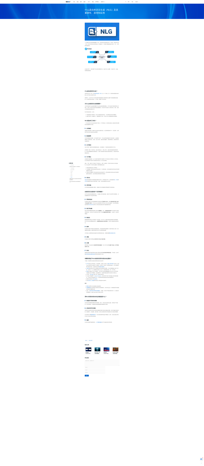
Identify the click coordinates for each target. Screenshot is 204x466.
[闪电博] (68, 2)
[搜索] (126, 2)
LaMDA (87, 268)
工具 (88, 1)
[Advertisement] (102, 80)
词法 (117, 179)
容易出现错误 (101, 266)
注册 (132, 1)
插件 (81, 1)
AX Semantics (91, 204)
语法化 (86, 179)
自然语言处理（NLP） (98, 93)
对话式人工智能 (91, 280)
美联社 (87, 286)
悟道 (87, 271)
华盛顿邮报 (88, 287)
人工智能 (86, 7)
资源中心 (102, 1)
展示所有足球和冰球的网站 (95, 290)
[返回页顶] (201, 463)
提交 (86, 375)
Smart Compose (98, 276)
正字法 (86, 181)
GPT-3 (87, 263)
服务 (84, 1)
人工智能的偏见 (99, 322)
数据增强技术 (93, 314)
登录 (128, 1)
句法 (114, 179)
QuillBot (95, 279)
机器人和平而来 (110, 263)
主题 (77, 1)
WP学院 (96, 1)
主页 (74, 1)
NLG (86, 340)
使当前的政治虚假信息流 (90, 254)
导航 (93, 1)
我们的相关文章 (112, 233)
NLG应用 (90, 340)
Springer (91, 274)
